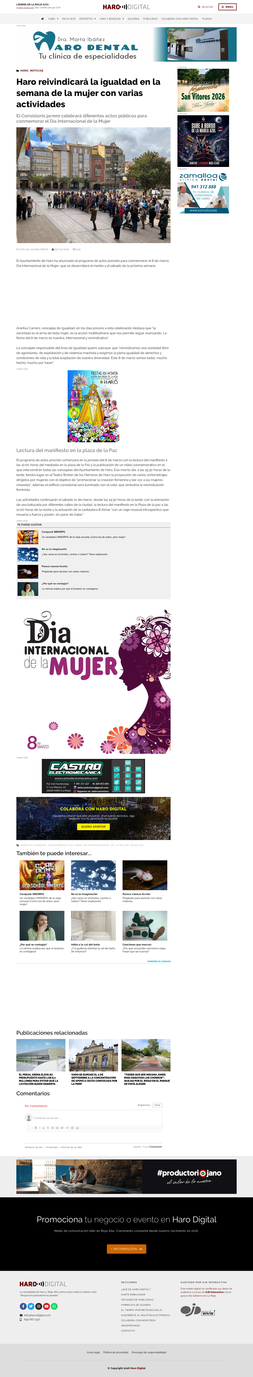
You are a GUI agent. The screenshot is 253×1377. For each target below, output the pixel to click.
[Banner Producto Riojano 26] (126, 1191)
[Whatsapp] (54, 1306)
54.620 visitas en (25, 7)
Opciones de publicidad (137, 1299)
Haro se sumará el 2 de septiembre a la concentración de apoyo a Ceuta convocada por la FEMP (94, 1079)
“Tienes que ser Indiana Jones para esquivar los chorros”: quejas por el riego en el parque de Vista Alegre (147, 1079)
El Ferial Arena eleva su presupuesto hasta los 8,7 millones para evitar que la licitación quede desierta (38, 1079)
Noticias (36, 70)
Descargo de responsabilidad (149, 1352)
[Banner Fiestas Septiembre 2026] (93, 440)
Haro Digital (138, 1368)
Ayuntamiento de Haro (65, 845)
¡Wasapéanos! (130, 1325)
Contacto (128, 1330)
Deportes (86, 18)
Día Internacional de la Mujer (106, 845)
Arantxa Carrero (33, 845)
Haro (51, 18)
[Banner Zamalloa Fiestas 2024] (203, 211)
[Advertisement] (93, 297)
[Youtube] (46, 1306)
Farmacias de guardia (136, 1305)
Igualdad (137, 845)
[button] (202, 54)
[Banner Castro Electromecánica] (93, 791)
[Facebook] (23, 1306)
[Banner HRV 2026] (203, 164)
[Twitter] (31, 1306)
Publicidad (150, 18)
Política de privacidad (115, 1352)
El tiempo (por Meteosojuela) (141, 1310)
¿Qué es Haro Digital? (136, 1289)
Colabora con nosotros (138, 1320)
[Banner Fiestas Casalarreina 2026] (203, 109)
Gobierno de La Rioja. (204, 1295)
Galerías (133, 18)
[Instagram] (38, 1306)
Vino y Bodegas (110, 18)
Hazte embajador (133, 1294)
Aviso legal (93, 1352)
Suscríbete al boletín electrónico (145, 1315)
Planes (207, 18)
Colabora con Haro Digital (179, 18)
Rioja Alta (69, 18)
